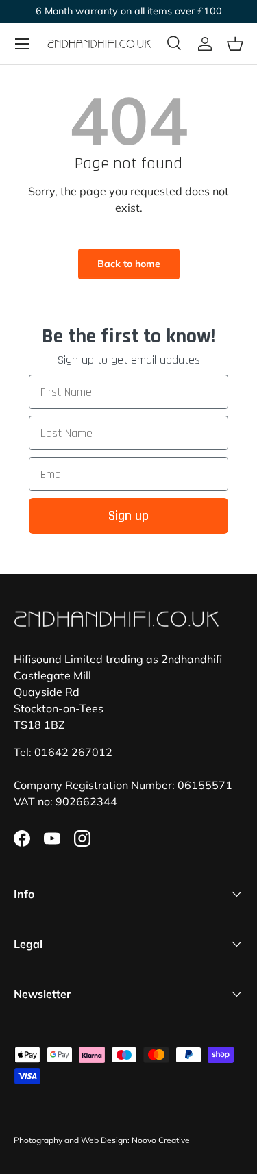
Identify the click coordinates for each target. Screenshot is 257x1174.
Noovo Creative (161, 1140)
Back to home (128, 264)
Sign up (128, 516)
